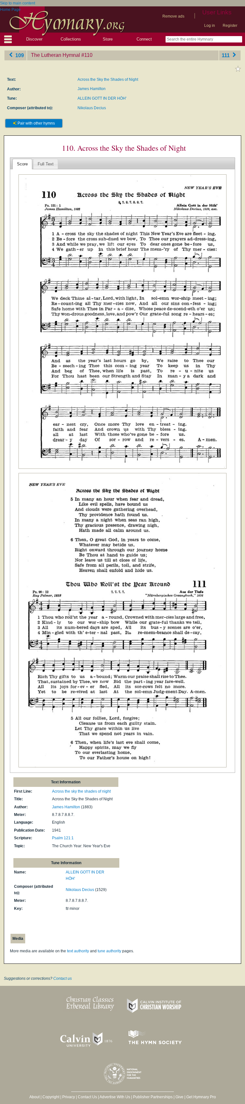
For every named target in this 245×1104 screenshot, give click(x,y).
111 (226, 55)
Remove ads (173, 16)
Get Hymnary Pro (201, 1097)
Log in (209, 25)
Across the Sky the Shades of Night (108, 79)
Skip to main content (17, 3)
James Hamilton (92, 89)
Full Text (46, 164)
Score (22, 164)
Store (108, 39)
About (34, 1097)
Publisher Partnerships (153, 1097)
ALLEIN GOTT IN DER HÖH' (102, 98)
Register (230, 25)
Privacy (68, 1097)
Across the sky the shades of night (81, 791)
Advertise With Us (115, 1097)
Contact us (62, 978)
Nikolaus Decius (92, 108)
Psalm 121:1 (63, 838)
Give (179, 1097)
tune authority (109, 951)
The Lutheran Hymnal (55, 55)
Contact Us (87, 1097)
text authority (78, 951)
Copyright (50, 1097)
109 (19, 55)
